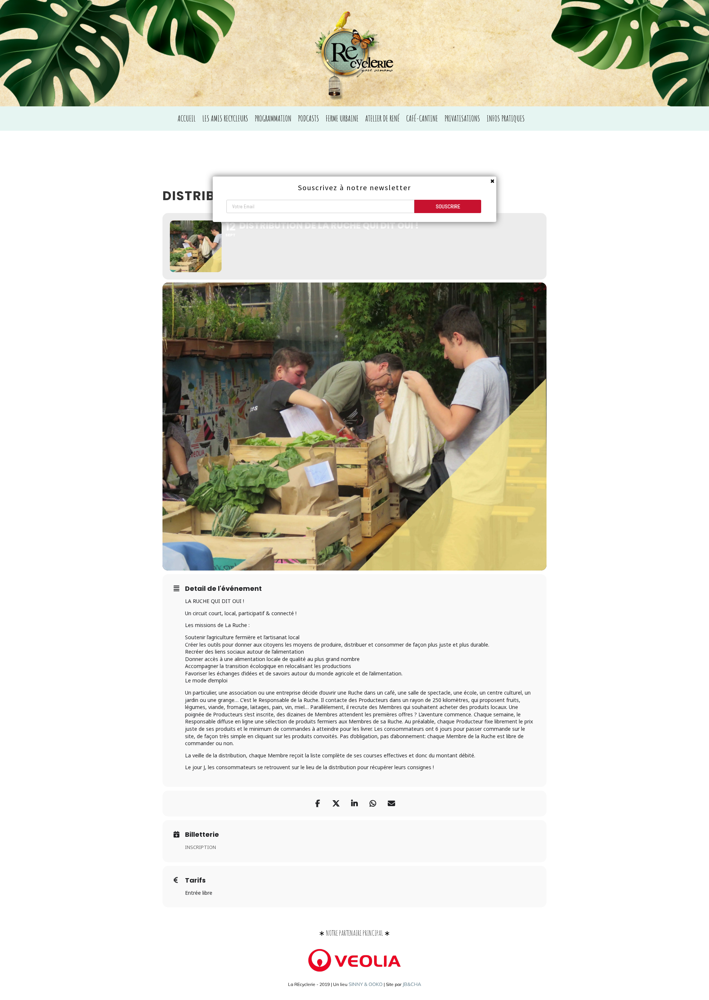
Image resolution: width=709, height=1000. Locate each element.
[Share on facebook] (317, 803)
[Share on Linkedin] (354, 803)
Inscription (200, 847)
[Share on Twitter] (336, 803)
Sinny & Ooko (366, 984)
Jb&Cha (412, 984)
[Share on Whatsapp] (373, 803)
